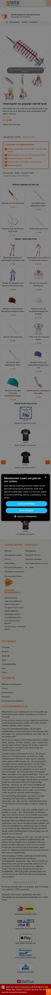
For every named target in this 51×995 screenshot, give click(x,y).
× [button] (45, 477)
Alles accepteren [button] (26, 504)
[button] (25, 516)
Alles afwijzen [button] (26, 510)
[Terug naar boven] (48, 991)
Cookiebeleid (35, 494)
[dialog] (25, 497)
